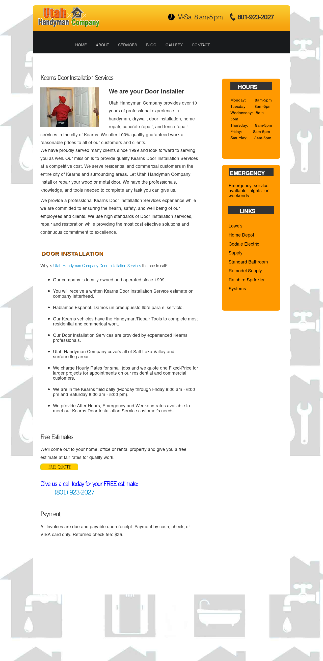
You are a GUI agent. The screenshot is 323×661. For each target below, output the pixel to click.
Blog (151, 44)
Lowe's (236, 225)
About (102, 44)
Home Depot (241, 235)
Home (81, 44)
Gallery (174, 44)
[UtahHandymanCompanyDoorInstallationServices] (97, 265)
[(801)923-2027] (67, 491)
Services (127, 44)
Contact (201, 44)
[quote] (59, 461)
